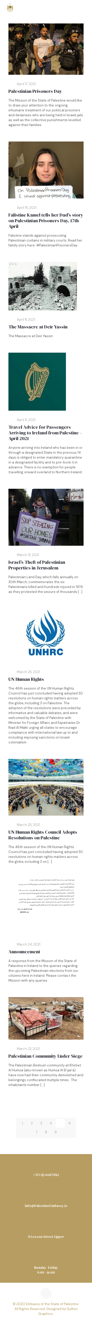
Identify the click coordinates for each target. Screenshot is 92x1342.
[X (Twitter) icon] (46, 1324)
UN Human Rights (26, 679)
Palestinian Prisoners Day (35, 91)
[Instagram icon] (53, 1324)
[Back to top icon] (46, 1293)
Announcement (24, 951)
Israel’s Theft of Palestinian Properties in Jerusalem (36, 565)
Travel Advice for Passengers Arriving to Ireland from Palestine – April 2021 (45, 433)
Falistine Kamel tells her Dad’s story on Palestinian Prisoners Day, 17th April (45, 220)
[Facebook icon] (39, 1324)
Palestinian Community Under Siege (45, 1056)
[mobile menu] (85, 7)
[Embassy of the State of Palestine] (10, 7)
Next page (44, 1143)
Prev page (48, 1107)
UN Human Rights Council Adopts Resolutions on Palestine (42, 835)
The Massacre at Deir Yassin (37, 327)
